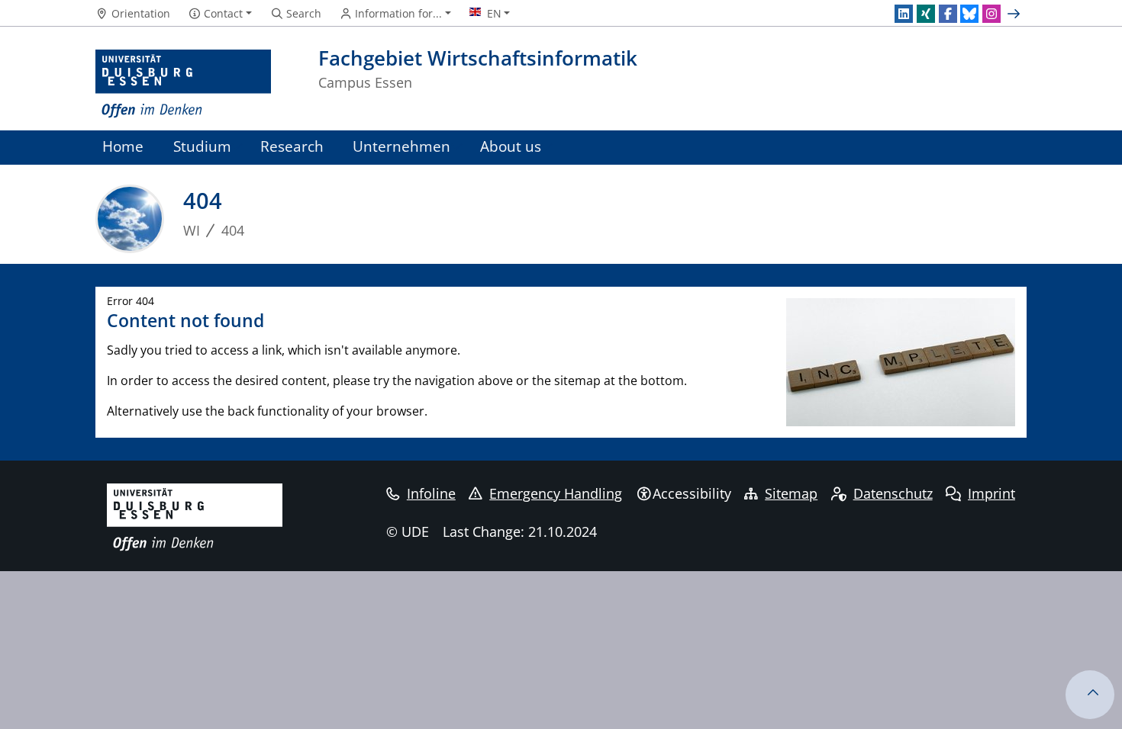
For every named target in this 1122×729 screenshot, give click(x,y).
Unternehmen (401, 146)
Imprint (991, 493)
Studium (202, 146)
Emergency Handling (555, 493)
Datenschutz (893, 493)
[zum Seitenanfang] (1090, 694)
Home (122, 146)
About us (510, 146)
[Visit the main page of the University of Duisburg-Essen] (183, 84)
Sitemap (791, 493)
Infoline (431, 493)
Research (292, 146)
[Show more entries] (1015, 14)
